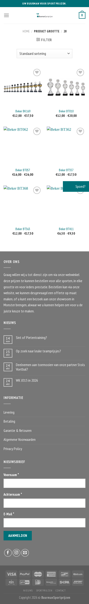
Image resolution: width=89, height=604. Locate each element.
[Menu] (6, 15)
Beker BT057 (22, 170)
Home (26, 31)
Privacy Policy (13, 448)
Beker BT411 (66, 229)
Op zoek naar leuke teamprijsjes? (38, 351)
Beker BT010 (66, 111)
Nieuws (28, 590)
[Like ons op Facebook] (8, 553)
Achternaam (13, 494)
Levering (9, 412)
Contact (61, 590)
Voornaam (11, 475)
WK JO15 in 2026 (27, 380)
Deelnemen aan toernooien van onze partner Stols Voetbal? (50, 367)
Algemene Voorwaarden (20, 439)
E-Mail (9, 514)
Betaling (9, 421)
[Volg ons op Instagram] (16, 553)
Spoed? (80, 186)
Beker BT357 (66, 170)
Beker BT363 (22, 229)
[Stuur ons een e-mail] (25, 553)
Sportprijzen (44, 590)
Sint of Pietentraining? (31, 337)
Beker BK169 (22, 111)
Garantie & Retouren (18, 430)
